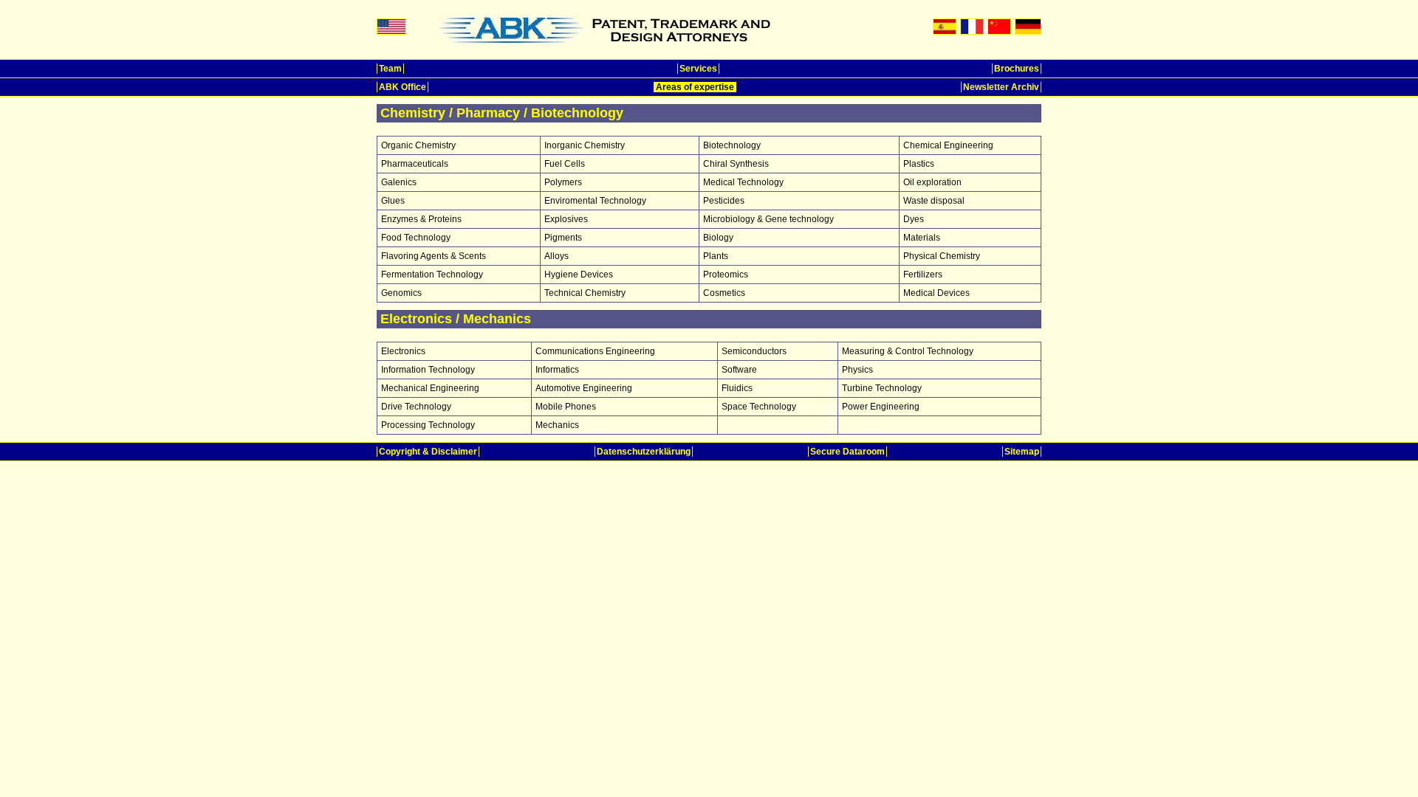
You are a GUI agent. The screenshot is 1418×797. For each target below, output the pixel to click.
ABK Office (402, 87)
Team (390, 68)
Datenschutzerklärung (644, 451)
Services (698, 68)
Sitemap (1021, 451)
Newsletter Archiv (1001, 87)
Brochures (1016, 68)
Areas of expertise (695, 87)
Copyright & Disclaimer (428, 451)
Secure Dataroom (847, 451)
